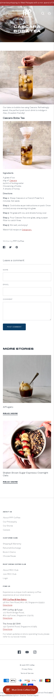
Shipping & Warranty (12, 544)
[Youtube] (27, 652)
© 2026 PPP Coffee (27, 665)
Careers (6, 530)
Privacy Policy (27, 669)
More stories (18, 349)
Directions (7, 605)
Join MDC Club (9, 574)
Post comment (14, 327)
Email (6, 285)
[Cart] (49, 13)
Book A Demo (9, 552)
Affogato (8, 407)
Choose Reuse (9, 556)
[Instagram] (35, 652)
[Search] (43, 13)
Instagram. (27, 230)
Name (5, 270)
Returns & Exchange (12, 548)
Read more (10, 413)
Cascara (13, 181)
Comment (8, 299)
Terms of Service (27, 673)
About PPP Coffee (11, 518)
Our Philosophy (10, 522)
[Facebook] (19, 652)
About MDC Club (10, 570)
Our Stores (8, 526)
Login (5, 578)
